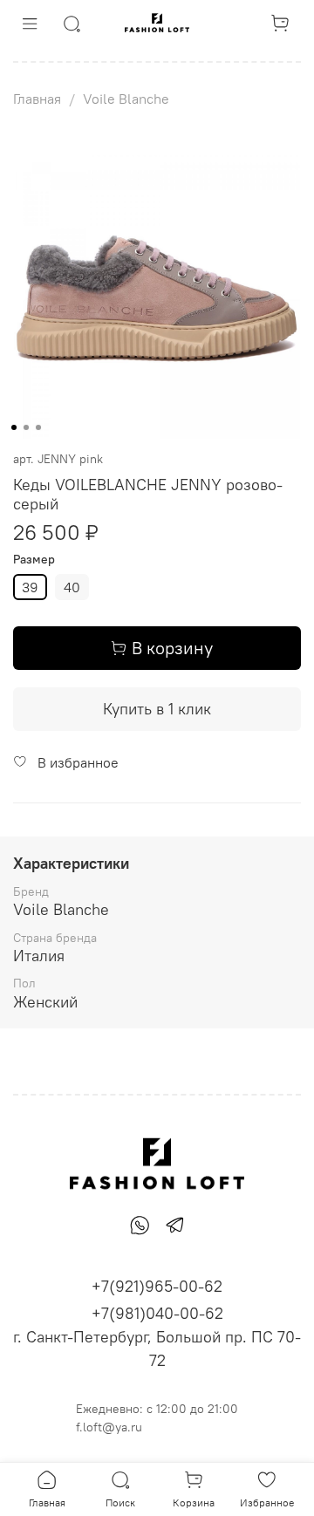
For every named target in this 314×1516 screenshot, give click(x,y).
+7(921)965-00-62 (157, 1286)
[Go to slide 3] (38, 427)
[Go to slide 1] (14, 427)
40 (72, 587)
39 (30, 587)
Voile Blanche (126, 98)
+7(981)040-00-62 (157, 1313)
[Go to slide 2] (26, 427)
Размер (34, 559)
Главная (37, 98)
